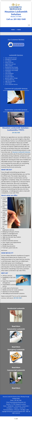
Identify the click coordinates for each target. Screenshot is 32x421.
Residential (10, 406)
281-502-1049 (20, 19)
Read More (16, 326)
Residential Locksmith (16, 308)
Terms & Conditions (8, 409)
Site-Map (22, 409)
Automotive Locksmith (16, 329)
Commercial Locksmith (16, 370)
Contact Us (22, 408)
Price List (17, 409)
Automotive (25, 406)
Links (27, 409)
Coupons (16, 408)
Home (13, 29)
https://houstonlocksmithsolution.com (16, 402)
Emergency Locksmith (16, 350)
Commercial (18, 406)
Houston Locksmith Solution (21, 152)
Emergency (9, 408)
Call (16, 418)
